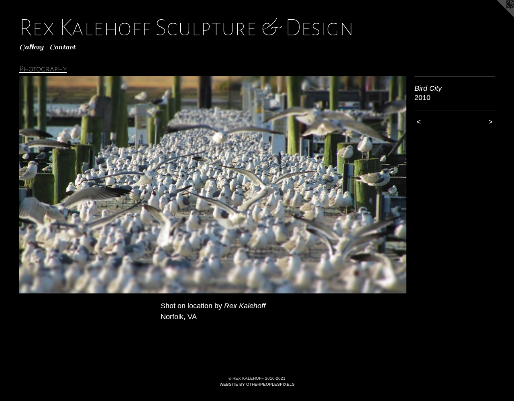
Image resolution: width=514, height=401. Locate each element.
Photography (43, 68)
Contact (62, 47)
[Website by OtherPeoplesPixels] (498, 16)
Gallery (31, 47)
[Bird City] (212, 185)
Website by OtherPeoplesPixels (257, 384)
